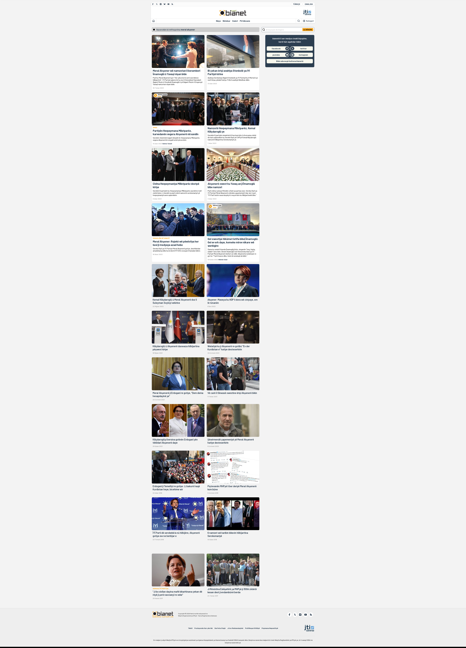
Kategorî (310, 21)
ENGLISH (309, 4)
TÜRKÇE (296, 4)
